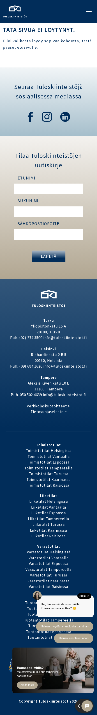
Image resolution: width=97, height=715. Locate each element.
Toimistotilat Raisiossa (48, 485)
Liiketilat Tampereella (48, 518)
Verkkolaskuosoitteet (47, 406)
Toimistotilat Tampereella (48, 468)
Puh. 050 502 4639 (26, 394)
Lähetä (48, 256)
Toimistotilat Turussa (48, 473)
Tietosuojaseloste (47, 411)
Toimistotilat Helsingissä (49, 450)
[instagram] (47, 116)
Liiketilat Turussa (48, 524)
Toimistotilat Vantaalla (49, 456)
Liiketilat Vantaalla (48, 507)
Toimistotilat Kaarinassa (48, 479)
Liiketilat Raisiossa (48, 535)
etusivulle (27, 47)
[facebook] (30, 116)
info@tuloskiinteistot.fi (65, 337)
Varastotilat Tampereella (48, 569)
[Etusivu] (15, 11)
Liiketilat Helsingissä (48, 501)
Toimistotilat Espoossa (48, 462)
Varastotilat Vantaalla (49, 557)
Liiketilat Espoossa (48, 512)
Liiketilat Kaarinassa (48, 530)
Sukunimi (28, 200)
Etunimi (26, 178)
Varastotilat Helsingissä (48, 552)
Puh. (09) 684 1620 (26, 366)
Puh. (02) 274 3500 (26, 337)
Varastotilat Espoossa (48, 563)
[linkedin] (65, 116)
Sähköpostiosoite (38, 223)
